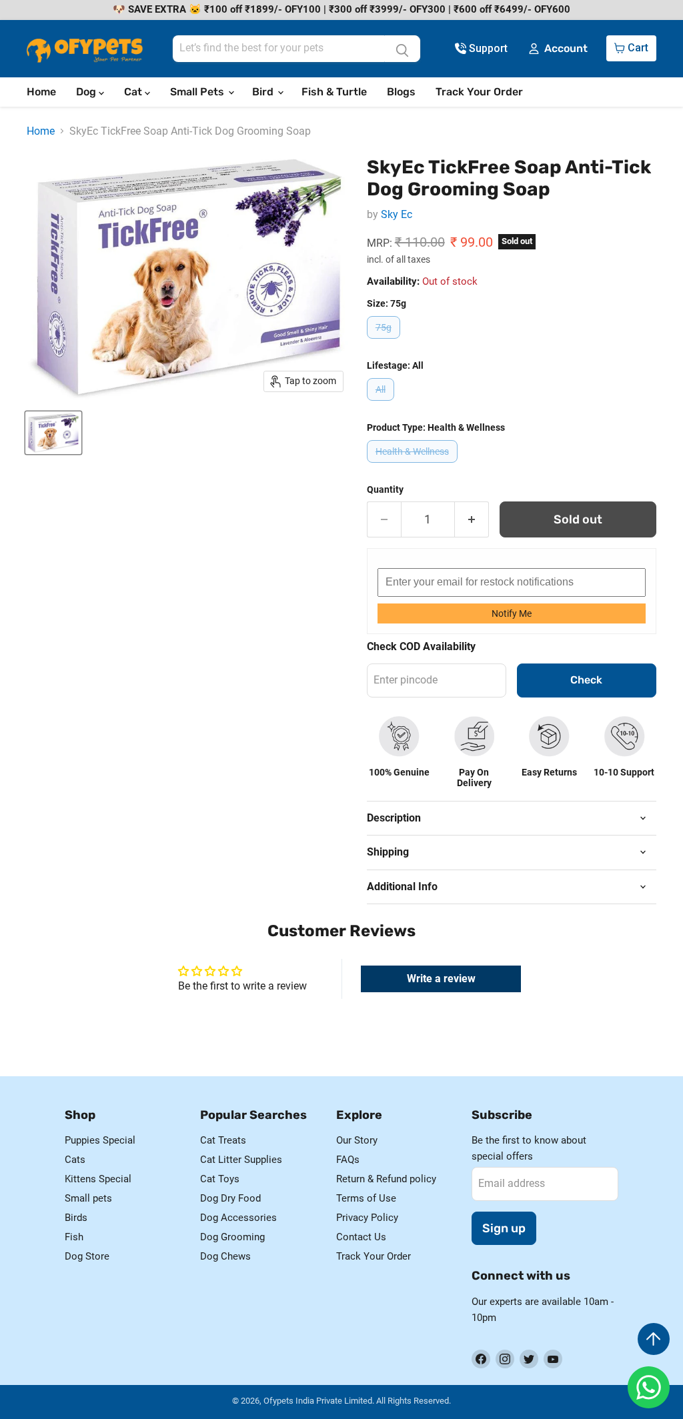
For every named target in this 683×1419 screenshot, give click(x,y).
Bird (264, 91)
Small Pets (198, 91)
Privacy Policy (367, 1218)
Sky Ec (396, 214)
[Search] (402, 48)
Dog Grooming (232, 1237)
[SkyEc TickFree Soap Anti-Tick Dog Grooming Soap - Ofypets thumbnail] (53, 432)
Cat (134, 91)
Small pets (88, 1198)
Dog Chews (225, 1256)
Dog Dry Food (230, 1198)
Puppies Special (100, 1140)
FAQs (348, 1160)
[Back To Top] (654, 1339)
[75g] (385, 341)
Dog (87, 91)
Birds (76, 1218)
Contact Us (361, 1237)
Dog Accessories (238, 1218)
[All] (382, 403)
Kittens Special (98, 1179)
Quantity (385, 489)
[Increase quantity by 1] (472, 519)
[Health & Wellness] (414, 465)
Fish (74, 1237)
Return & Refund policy (386, 1179)
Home (41, 91)
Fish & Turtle (334, 91)
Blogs (401, 91)
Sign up (504, 1228)
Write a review (441, 978)
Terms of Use (366, 1198)
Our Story (357, 1140)
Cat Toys (219, 1179)
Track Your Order (479, 91)
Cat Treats (223, 1140)
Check (586, 679)
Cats (75, 1160)
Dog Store (87, 1256)
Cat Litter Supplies (241, 1160)
